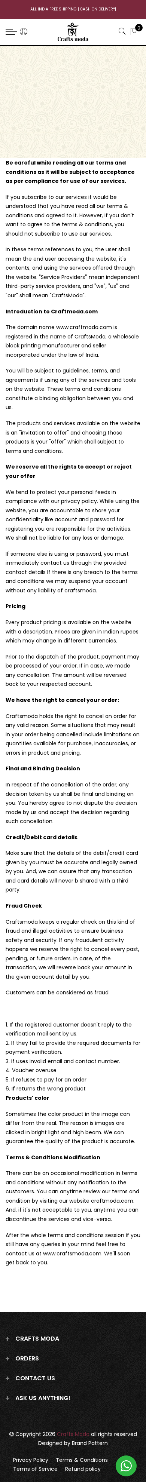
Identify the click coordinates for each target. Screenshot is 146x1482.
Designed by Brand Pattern (73, 1443)
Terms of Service (35, 1469)
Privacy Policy (30, 1460)
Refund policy (83, 1469)
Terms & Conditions (82, 1460)
